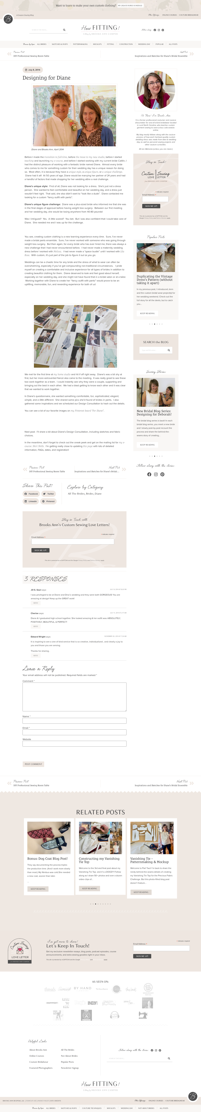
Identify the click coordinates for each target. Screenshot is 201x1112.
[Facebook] (155, 30)
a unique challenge (112, 171)
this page (88, 446)
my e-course (56, 160)
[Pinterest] (163, 30)
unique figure (91, 171)
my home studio (62, 374)
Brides (90, 494)
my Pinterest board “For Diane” (87, 410)
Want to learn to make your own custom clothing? (86, 5)
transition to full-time (55, 157)
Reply (36, 603)
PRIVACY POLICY (43, 1101)
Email (26, 728)
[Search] (64, 29)
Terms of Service (95, 560)
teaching (29, 160)
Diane (98, 494)
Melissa (57, 251)
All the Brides (76, 494)
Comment (29, 681)
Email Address (38, 537)
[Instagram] (159, 30)
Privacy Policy (82, 560)
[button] (31, 494)
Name (26, 716)
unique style (75, 171)
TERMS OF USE (31, 1101)
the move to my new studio (90, 157)
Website (27, 739)
